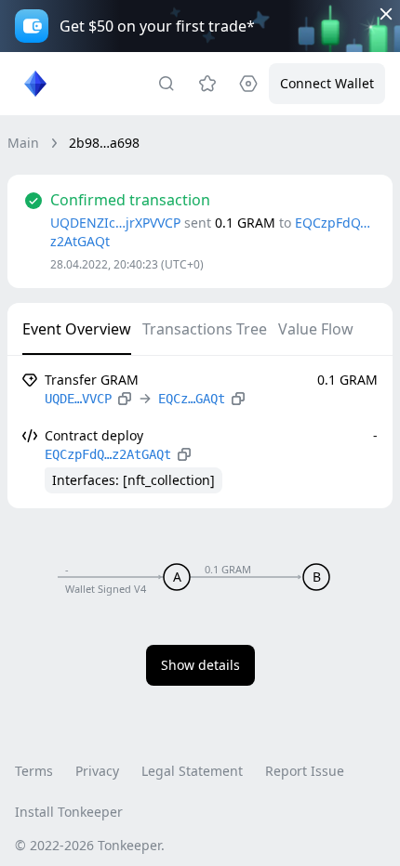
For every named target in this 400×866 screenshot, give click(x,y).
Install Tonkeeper (69, 811)
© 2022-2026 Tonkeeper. (90, 845)
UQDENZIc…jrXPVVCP (115, 222)
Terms (34, 771)
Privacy (97, 771)
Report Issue (304, 771)
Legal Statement (192, 771)
